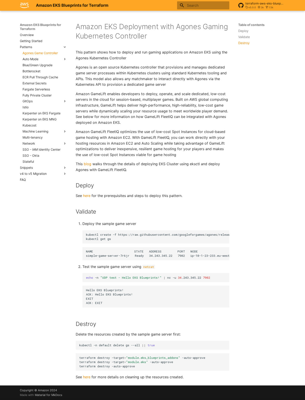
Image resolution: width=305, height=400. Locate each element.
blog (87, 164)
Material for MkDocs (48, 395)
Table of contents (251, 25)
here (86, 195)
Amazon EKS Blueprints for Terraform (40, 27)
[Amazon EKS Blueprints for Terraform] (24, 5)
